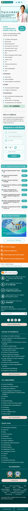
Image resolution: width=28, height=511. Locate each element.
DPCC (4, 486)
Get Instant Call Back (14, 240)
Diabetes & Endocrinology (10, 386)
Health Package (9, 264)
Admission (6, 436)
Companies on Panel (9, 451)
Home (2, 264)
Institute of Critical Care (10, 370)
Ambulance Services (9, 460)
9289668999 (9, 302)
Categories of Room (9, 449)
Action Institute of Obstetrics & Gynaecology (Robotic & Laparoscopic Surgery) (13, 392)
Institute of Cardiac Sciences (11, 336)
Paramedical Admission (10, 427)
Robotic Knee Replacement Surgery (13, 462)
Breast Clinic (6, 414)
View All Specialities (14, 417)
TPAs (4, 456)
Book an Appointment (14, 324)
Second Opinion (7, 434)
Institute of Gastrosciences (11, 362)
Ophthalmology (7, 401)
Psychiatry (6, 407)
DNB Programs (7, 447)
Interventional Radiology (10, 368)
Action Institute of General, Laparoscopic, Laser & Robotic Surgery (13, 355)
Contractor (18, 494)
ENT (4, 399)
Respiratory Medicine (9, 388)
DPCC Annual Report (15, 486)
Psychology (6, 409)
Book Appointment (7, 509)
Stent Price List (7, 438)
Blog (4, 432)
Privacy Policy (16, 489)
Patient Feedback (8, 440)
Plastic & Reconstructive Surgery (12, 403)
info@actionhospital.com (13, 291)
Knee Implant (7, 445)
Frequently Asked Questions (11, 443)
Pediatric (5, 396)
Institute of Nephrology (10, 346)
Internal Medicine (8, 384)
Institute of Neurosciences (10, 352)
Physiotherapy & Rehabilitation (12, 405)
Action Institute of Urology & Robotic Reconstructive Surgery (13, 349)
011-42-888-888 (10, 285)
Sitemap (5, 458)
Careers (5, 453)
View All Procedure (14, 374)
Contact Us (14, 480)
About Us (5, 430)
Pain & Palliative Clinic (9, 412)
